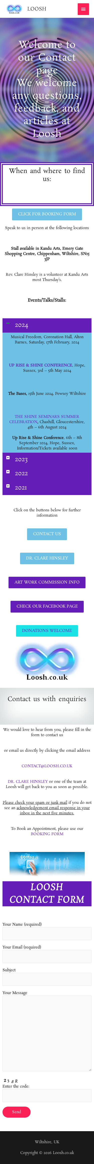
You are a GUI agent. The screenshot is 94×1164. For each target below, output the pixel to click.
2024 (21, 325)
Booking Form (47, 834)
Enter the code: (16, 1086)
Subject (9, 970)
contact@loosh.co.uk (47, 766)
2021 (21, 487)
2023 (21, 459)
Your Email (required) (22, 947)
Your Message (15, 993)
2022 (21, 473)
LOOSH (36, 9)
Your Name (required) (22, 924)
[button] (47, 325)
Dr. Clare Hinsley (28, 781)
